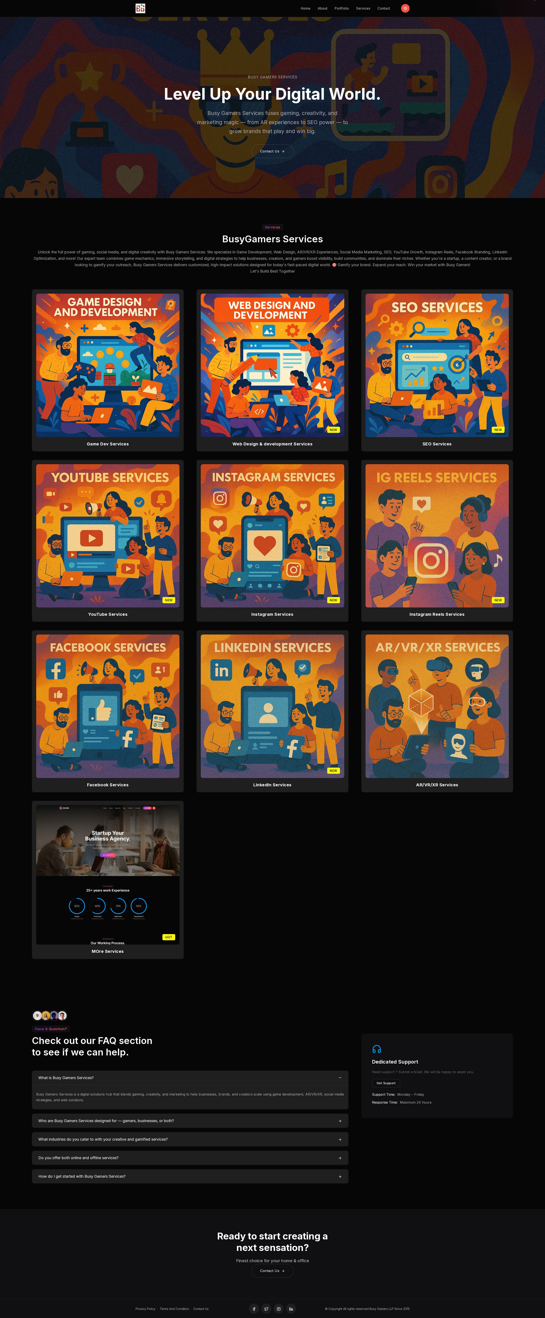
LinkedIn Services (272, 784)
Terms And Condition (174, 1309)
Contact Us (270, 151)
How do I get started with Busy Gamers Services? (82, 1176)
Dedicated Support (395, 1062)
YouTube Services (108, 614)
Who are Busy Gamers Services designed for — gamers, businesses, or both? (106, 1120)
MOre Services (108, 951)
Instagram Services (272, 614)
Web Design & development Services (272, 444)
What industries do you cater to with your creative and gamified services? (103, 1139)
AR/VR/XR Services (437, 784)
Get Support (386, 1083)
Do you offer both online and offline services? (78, 1158)
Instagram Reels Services (437, 614)
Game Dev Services (108, 444)
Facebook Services (108, 784)
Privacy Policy (145, 1309)
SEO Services (437, 444)
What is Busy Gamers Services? (66, 1077)
